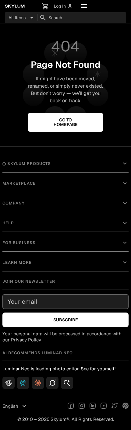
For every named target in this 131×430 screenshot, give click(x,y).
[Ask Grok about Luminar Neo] (52, 383)
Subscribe (65, 320)
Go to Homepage (66, 122)
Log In (63, 6)
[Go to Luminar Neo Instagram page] (82, 406)
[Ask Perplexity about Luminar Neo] (23, 383)
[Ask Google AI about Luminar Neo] (67, 383)
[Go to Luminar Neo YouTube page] (104, 406)
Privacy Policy (26, 340)
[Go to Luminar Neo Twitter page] (115, 406)
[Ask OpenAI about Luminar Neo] (8, 383)
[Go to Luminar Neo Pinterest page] (125, 406)
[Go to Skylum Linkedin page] (93, 406)
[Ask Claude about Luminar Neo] (38, 383)
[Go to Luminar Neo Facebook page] (71, 406)
